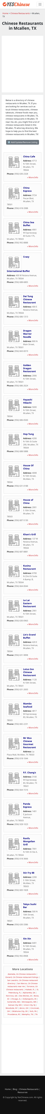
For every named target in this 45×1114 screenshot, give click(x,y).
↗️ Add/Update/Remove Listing (22, 142)
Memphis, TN (27, 1014)
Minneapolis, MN (29, 1002)
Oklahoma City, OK (20, 1011)
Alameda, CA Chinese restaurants (22, 974)
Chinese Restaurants (20, 13)
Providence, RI (14, 1014)
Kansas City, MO (15, 1005)
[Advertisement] (22, 64)
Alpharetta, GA (29, 992)
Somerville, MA (13, 1002)
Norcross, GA (11, 996)
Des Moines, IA (25, 996)
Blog (15, 1089)
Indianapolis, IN (29, 999)
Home (5, 13)
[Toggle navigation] (40, 4)
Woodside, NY (12, 1008)
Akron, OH (24, 1008)
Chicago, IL (16, 999)
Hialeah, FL (30, 989)
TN (36, 1014)
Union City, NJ (29, 1005)
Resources (23, 1092)
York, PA (33, 1011)
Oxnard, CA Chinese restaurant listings (21, 977)
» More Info (32, 177)
